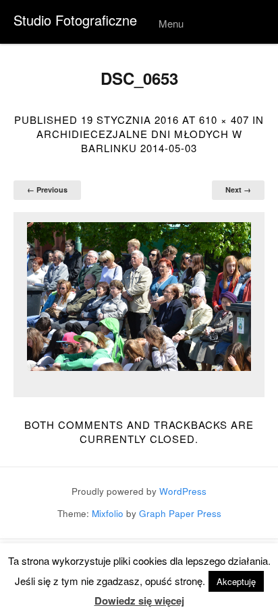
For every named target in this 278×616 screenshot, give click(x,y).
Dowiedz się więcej (139, 601)
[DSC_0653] (139, 296)
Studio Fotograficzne (75, 20)
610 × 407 (224, 119)
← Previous (47, 189)
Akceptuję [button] (236, 581)
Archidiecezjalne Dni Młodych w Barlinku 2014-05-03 (139, 141)
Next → (238, 189)
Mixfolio (107, 513)
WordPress (182, 491)
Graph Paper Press (180, 513)
